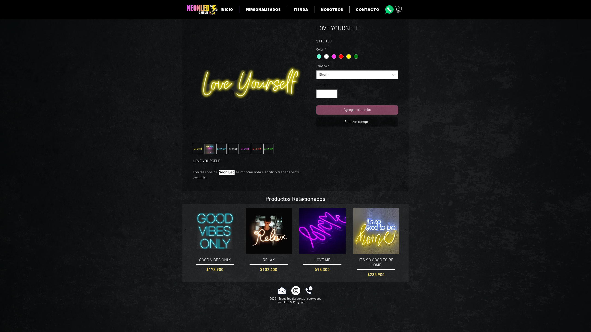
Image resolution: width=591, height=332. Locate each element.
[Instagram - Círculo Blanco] (295, 290)
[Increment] (334, 94)
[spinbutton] (327, 94)
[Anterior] (185, 231)
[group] (295, 243)
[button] (399, 9)
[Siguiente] (406, 231)
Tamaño (322, 66)
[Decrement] (320, 94)
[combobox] (357, 74)
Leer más (199, 178)
